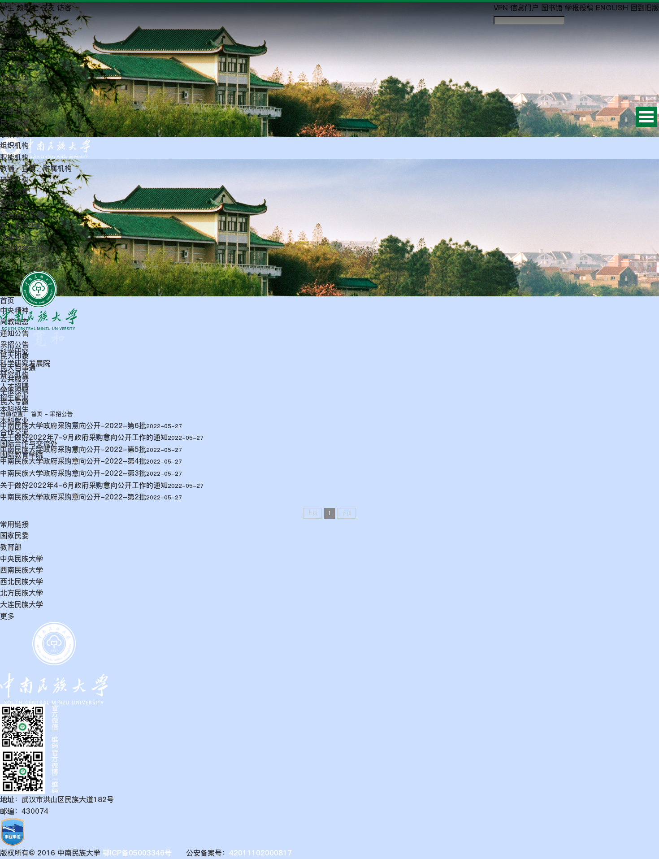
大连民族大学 (21, 604)
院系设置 (14, 191)
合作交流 (14, 432)
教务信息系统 (21, 214)
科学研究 (14, 351)
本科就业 (14, 420)
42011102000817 (260, 853)
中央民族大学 (21, 559)
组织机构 (14, 145)
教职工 (27, 8)
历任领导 (14, 53)
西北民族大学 (21, 581)
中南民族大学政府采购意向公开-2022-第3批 (73, 473)
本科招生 (14, 409)
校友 (47, 8)
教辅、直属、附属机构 (36, 168)
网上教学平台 (21, 225)
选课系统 (14, 237)
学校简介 (14, 42)
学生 (7, 8)
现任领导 (14, 65)
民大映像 (14, 122)
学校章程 (14, 134)
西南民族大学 (21, 570)
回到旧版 (644, 8)
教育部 (11, 547)
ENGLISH (612, 8)
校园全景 (14, 88)
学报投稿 (579, 8)
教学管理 (14, 203)
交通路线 (14, 111)
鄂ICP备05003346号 (136, 853)
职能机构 (14, 157)
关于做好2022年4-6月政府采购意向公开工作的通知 (84, 485)
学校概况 (14, 30)
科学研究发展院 (25, 363)
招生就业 (14, 397)
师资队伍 (14, 77)
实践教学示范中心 (28, 248)
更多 (7, 616)
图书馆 (552, 8)
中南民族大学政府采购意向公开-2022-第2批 (73, 497)
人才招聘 (14, 386)
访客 (64, 8)
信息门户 (524, 8)
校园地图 (14, 99)
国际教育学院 (21, 455)
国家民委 (14, 535)
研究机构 (14, 180)
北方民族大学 (21, 593)
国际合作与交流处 (28, 443)
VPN (501, 8)
